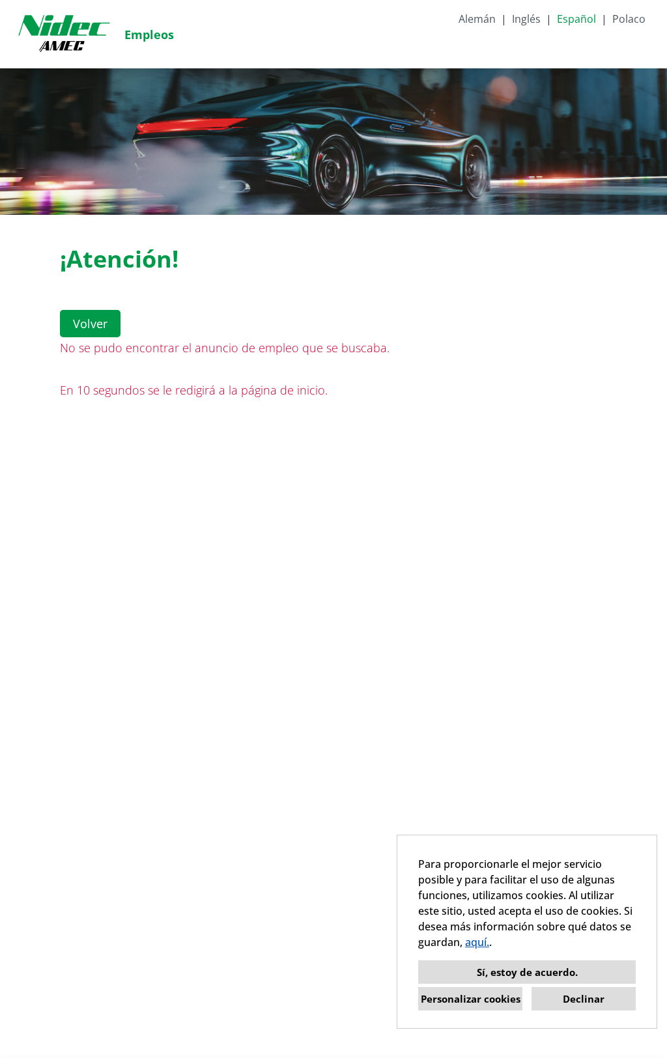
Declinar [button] (583, 998)
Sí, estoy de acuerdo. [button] (527, 972)
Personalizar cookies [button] (470, 998)
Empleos (149, 34)
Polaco (629, 19)
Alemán (477, 19)
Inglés (526, 19)
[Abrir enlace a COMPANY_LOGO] (63, 34)
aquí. (477, 942)
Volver (90, 323)
